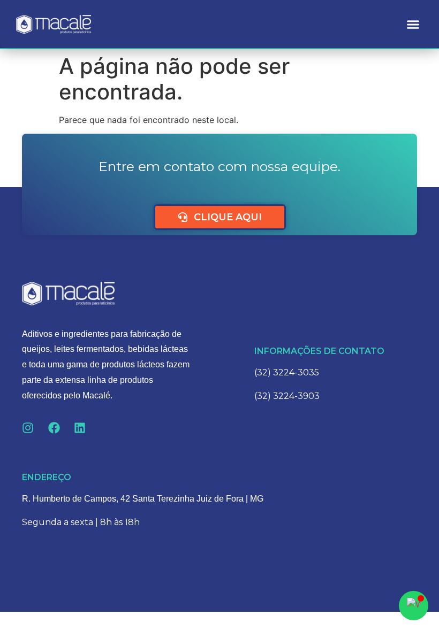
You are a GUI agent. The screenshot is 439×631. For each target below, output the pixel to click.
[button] (413, 24)
